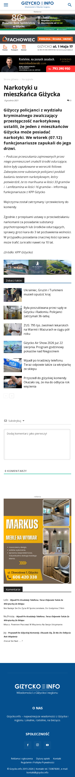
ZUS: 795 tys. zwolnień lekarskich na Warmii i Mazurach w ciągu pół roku (46, 329)
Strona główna (11, 79)
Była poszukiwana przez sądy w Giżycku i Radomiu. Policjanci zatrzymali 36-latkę (45, 312)
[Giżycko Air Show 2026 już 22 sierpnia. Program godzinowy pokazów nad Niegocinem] (13, 347)
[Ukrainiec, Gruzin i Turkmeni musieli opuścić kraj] (13, 295)
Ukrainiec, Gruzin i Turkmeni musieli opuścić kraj (43, 292)
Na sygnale (27, 79)
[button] (6, 5)
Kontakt (57, 758)
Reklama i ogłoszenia (22, 758)
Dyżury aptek (43, 758)
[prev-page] (6, 396)
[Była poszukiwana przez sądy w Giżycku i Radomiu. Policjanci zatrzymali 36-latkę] (13, 312)
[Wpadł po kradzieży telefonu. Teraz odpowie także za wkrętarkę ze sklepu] (13, 365)
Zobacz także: (14, 280)
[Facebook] (27, 745)
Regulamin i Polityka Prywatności (37, 762)
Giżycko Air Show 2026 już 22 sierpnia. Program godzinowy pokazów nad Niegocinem (44, 347)
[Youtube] (47, 745)
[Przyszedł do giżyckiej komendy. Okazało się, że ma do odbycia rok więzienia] (13, 382)
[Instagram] (37, 745)
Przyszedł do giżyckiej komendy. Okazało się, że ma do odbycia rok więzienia (47, 382)
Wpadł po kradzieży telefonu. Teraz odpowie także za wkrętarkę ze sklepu (47, 364)
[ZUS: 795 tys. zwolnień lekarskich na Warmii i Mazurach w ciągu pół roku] (13, 329)
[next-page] (11, 396)
